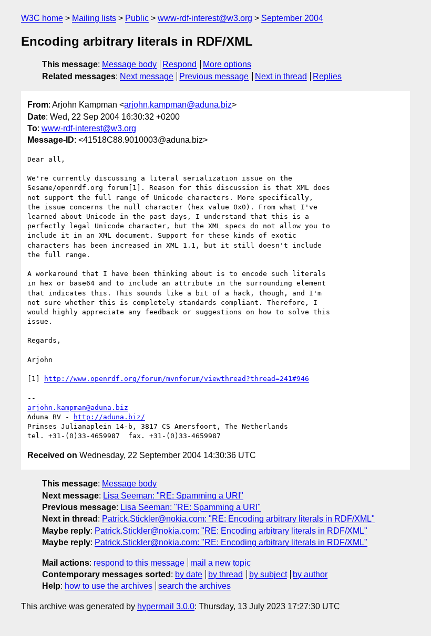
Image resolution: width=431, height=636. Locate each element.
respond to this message (139, 562)
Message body (129, 64)
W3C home (42, 18)
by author (310, 574)
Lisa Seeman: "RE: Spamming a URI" (173, 495)
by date (188, 574)
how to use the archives (108, 585)
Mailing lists (94, 18)
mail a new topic (220, 562)
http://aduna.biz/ (109, 417)
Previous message (214, 76)
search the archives (194, 585)
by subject (268, 574)
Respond (179, 64)
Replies (327, 76)
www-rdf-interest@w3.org (205, 18)
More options (227, 64)
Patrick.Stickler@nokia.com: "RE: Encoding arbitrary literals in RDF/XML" (238, 518)
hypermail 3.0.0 (165, 606)
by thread (225, 574)
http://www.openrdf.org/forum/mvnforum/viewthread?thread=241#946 (176, 379)
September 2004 (292, 18)
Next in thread (281, 76)
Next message (146, 76)
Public (137, 18)
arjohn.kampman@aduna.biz (178, 104)
